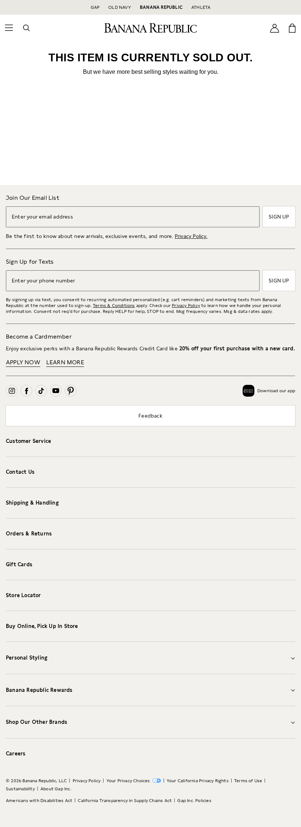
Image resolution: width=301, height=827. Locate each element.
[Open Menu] (8, 27)
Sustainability (20, 788)
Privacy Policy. (191, 236)
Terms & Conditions (114, 305)
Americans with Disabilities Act (39, 800)
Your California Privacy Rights (198, 780)
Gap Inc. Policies (194, 800)
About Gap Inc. (56, 788)
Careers (15, 753)
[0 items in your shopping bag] (292, 28)
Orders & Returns (29, 534)
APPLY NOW (23, 362)
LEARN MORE (65, 362)
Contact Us (20, 472)
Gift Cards (19, 564)
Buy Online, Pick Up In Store (42, 626)
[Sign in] (274, 27)
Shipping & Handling (32, 503)
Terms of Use (248, 780)
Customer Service (28, 441)
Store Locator (23, 595)
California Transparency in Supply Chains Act (125, 800)
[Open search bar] (26, 28)
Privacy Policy (186, 305)
